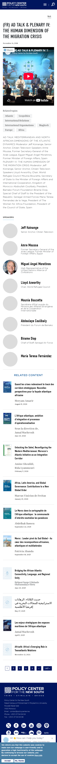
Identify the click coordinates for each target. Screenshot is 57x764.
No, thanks (19, 761)
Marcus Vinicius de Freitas (30, 495)
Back (49, 16)
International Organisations (19, 125)
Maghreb (44, 125)
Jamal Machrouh (24, 432)
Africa (21, 130)
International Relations (17, 120)
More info (38, 755)
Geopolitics (24, 115)
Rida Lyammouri (24, 467)
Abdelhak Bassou (24, 523)
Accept (7, 761)
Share (10, 50)
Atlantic (9, 115)
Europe (9, 130)
